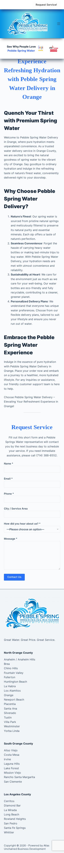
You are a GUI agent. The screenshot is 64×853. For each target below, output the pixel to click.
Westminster (12, 726)
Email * (8, 478)
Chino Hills (11, 668)
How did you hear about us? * (22, 523)
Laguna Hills (12, 763)
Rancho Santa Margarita (19, 777)
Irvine (7, 759)
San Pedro (10, 823)
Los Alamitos (12, 690)
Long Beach (11, 814)
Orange (8, 695)
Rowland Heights (15, 819)
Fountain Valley (13, 672)
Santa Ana (10, 708)
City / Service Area (16, 508)
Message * (10, 538)
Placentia (10, 704)
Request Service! (46, 4)
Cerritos (9, 801)
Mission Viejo (12, 772)
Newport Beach (14, 699)
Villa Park (10, 722)
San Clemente (13, 781)
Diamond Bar (12, 805)
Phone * (9, 493)
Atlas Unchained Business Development (26, 847)
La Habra (10, 686)
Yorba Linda (11, 731)
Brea (7, 664)
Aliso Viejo (11, 750)
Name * (8, 463)
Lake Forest (11, 768)
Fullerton (9, 677)
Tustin (8, 717)
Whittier (9, 832)
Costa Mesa (11, 754)
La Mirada (10, 810)
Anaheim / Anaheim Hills (19, 659)
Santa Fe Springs (15, 827)
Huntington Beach (15, 681)
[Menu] (58, 23)
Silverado (10, 713)
